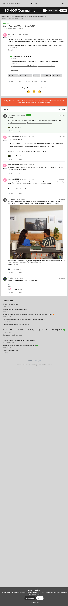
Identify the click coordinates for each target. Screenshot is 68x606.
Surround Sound (46, 76)
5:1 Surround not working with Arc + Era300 (16, 325)
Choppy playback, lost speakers (12, 335)
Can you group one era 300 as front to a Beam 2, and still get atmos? (24, 319)
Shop (3, 3)
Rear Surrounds (13, 76)
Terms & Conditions (21, 365)
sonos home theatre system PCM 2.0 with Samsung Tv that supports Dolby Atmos (28, 314)
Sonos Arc (36, 76)
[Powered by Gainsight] (34, 361)
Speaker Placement (25, 76)
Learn (8, 3)
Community (4, 16)
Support (13, 3)
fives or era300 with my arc (11, 304)
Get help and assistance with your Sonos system (23, 16)
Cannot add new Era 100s (10, 350)
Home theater (42, 16)
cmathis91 (11, 34)
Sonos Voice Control (8, 342)
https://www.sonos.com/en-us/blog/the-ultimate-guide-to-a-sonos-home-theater (33, 66)
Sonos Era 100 (57, 76)
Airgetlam (10, 278)
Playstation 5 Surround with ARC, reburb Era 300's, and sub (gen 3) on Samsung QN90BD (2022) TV (33, 330)
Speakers (5, 311)
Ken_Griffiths (11, 115)
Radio (18, 3)
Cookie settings (33, 365)
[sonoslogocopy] (34, 3)
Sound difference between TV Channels (15, 309)
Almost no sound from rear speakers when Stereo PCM (19, 345)
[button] (2, 11)
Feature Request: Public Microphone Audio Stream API (19, 340)
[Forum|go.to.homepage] (19, 10)
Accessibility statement (45, 365)
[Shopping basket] (63, 3)
